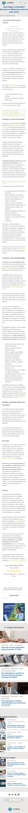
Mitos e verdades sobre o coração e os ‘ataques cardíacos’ (16, 784)
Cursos (11, 645)
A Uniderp (19, 742)
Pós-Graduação (19, 645)
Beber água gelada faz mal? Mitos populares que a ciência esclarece (16, 764)
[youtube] (15, 794)
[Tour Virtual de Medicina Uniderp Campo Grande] (14, 182)
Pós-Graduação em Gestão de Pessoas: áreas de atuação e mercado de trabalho (12, 675)
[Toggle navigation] (25, 2)
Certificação (4, 645)
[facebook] (9, 794)
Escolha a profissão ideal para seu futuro (13, 115)
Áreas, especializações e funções (11, 20)
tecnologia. (18, 521)
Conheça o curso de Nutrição (10, 111)
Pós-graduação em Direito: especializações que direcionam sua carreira (13, 703)
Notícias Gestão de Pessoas (8, 670)
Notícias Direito (5, 698)
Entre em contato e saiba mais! (17, 560)
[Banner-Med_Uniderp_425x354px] (14, 612)
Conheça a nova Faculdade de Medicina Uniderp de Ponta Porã (16, 748)
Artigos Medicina (11, 719)
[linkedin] (18, 794)
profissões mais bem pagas (9, 458)
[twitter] (12, 794)
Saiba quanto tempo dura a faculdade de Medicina (15, 736)
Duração (9, 734)
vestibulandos (13, 85)
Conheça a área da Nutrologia (11, 113)
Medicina (5, 598)
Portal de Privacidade (14, 802)
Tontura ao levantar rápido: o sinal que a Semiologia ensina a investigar (16, 774)
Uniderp (4, 127)
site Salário (22, 249)
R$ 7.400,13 (21, 397)
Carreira (5, 22)
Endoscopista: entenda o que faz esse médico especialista (16, 726)
